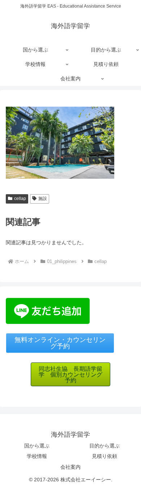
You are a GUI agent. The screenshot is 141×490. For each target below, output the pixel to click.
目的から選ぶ (104, 446)
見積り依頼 (104, 456)
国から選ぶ (37, 446)
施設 (42, 198)
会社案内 (70, 467)
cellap (20, 198)
